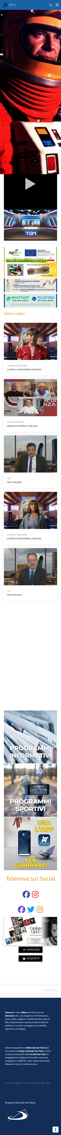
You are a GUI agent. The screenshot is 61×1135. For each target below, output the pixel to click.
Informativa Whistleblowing (30, 1083)
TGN (9, 478)
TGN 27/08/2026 (14, 482)
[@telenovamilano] (26, 896)
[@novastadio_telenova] (40, 911)
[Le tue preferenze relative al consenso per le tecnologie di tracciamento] (55, 1130)
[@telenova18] (35, 896)
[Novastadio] (31, 911)
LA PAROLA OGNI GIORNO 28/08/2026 (24, 369)
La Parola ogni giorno (17, 365)
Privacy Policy (11, 1083)
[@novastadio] (21, 911)
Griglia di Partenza (15, 422)
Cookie (47, 1083)
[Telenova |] (9, 4)
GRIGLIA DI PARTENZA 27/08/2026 (22, 425)
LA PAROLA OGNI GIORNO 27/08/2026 (24, 538)
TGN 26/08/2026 (14, 594)
